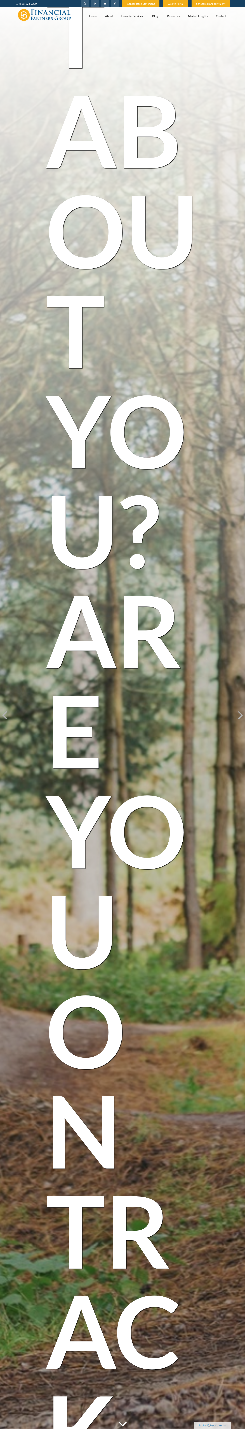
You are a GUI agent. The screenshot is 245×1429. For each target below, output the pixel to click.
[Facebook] (115, 3)
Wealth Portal (175, 3)
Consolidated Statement (141, 3)
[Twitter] (85, 3)
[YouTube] (105, 3)
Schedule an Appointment (210, 3)
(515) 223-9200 (28, 3)
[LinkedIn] (95, 3)
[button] (93, 16)
